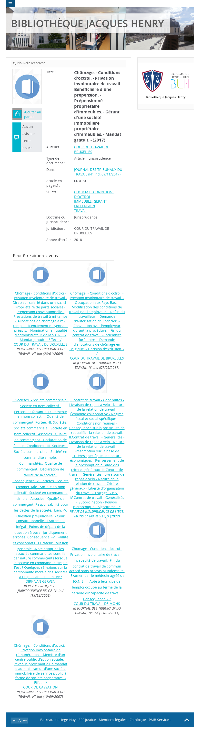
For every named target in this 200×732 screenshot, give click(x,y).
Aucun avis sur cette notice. (28, 137)
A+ (25, 720)
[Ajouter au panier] (17, 114)
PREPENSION (84, 206)
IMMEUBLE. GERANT (90, 201)
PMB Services (159, 719)
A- (14, 720)
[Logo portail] (166, 83)
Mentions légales (113, 719)
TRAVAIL (80, 210)
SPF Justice (87, 719)
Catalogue (138, 719)
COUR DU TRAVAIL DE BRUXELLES (91, 149)
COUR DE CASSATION (40, 687)
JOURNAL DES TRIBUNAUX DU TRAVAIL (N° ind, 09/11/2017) (98, 171)
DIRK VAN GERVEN (40, 581)
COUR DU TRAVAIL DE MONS (97, 603)
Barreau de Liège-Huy (58, 719)
